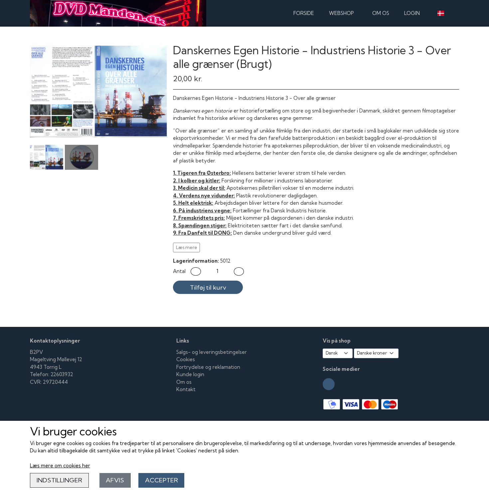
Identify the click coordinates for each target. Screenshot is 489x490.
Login (412, 13)
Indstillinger (59, 480)
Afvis (115, 480)
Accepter (161, 480)
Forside (303, 13)
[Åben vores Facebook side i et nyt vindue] (329, 384)
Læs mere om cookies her (60, 465)
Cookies (185, 359)
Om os (380, 13)
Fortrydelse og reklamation (208, 367)
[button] (196, 271)
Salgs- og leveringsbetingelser (211, 352)
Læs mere (186, 247)
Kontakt (186, 389)
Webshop (341, 13)
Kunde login (190, 374)
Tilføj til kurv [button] (208, 287)
